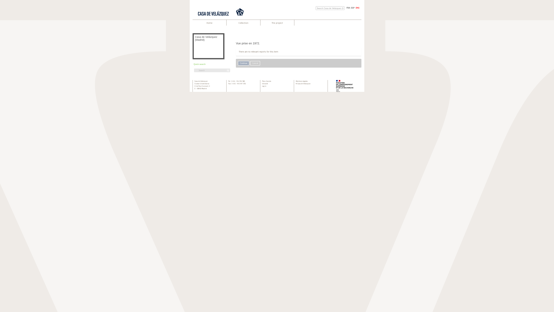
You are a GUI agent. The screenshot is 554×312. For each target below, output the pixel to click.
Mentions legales (302, 81)
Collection (243, 23)
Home (209, 23)
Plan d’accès (266, 81)
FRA (348, 7)
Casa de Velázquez (201, 81)
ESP (353, 7)
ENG (357, 7)
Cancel (255, 63)
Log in (264, 86)
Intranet (265, 84)
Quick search (200, 64)
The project (277, 23)
